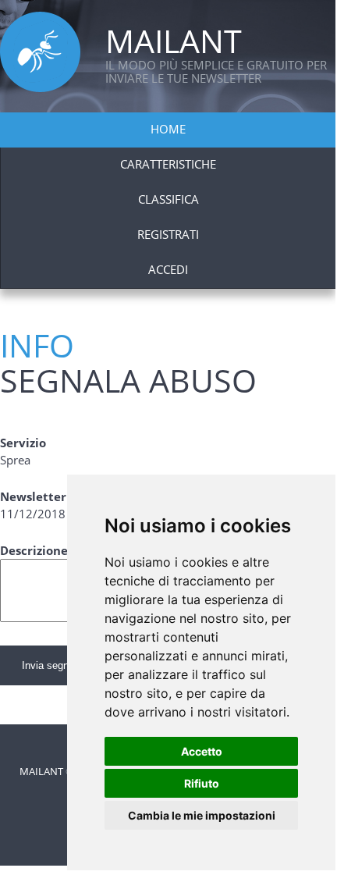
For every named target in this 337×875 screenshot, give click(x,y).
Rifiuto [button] (201, 783)
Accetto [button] (201, 751)
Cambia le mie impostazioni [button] (201, 815)
